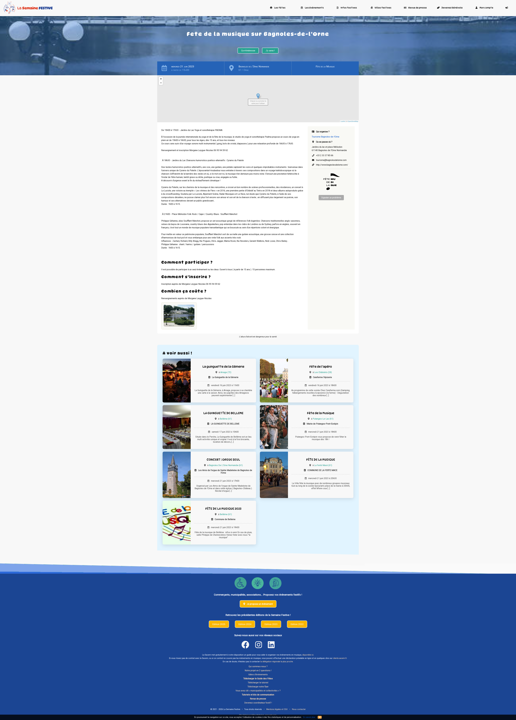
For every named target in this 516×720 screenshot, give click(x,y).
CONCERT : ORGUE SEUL (223, 459)
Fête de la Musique (325, 66)
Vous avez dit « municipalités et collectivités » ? (258, 690)
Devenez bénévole (452, 7)
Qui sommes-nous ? (258, 666)
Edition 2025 (218, 624)
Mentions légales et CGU (277, 709)
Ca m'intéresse (248, 50)
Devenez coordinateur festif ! (258, 702)
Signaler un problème (331, 197)
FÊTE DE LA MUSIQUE (320, 459)
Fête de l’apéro (320, 366)
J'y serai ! (270, 50)
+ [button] (161, 78)
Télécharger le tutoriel (258, 682)
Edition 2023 (271, 624)
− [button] (161, 83)
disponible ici (307, 655)
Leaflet (343, 121)
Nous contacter (299, 709)
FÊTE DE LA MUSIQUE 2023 (223, 508)
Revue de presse (417, 7)
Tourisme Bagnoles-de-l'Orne (325, 136)
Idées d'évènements (258, 674)
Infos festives (348, 7)
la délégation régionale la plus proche (276, 661)
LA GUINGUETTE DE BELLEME (223, 413)
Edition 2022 (297, 624)
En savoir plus (309, 717)
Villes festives (382, 7)
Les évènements (314, 7)
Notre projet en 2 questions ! (258, 670)
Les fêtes (279, 7)
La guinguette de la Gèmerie (223, 366)
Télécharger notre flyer (258, 686)
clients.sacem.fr (340, 658)
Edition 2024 (245, 624)
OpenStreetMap (353, 121)
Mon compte (486, 7)
